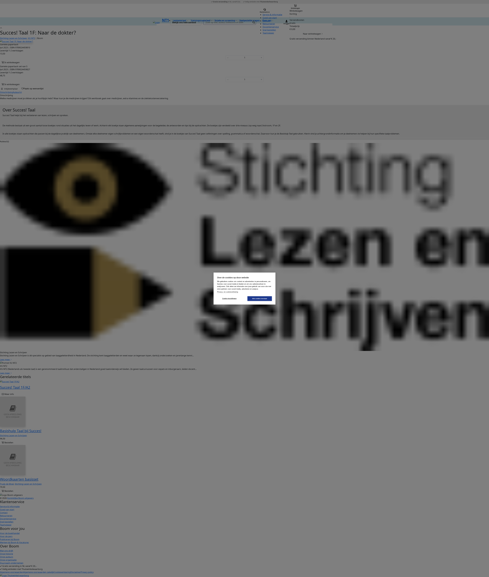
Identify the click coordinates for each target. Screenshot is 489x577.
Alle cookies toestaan (259, 298)
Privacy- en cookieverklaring (227, 292)
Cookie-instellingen (229, 298)
